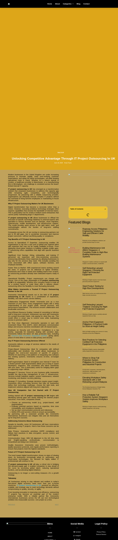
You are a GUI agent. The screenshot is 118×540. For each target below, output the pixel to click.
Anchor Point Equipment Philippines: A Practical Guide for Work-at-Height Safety (94, 324)
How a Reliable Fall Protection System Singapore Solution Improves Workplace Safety (95, 398)
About (57, 4)
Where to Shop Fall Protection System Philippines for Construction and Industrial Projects (94, 361)
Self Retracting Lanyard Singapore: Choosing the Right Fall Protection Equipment (93, 271)
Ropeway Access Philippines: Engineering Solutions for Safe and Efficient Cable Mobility (95, 232)
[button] (105, 209)
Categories (67, 4)
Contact (86, 4)
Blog (78, 4)
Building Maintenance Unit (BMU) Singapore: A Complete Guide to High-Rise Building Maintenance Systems (95, 252)
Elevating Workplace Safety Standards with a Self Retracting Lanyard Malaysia (94, 379)
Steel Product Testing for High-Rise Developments (93, 287)
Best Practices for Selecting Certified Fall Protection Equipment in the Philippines (94, 342)
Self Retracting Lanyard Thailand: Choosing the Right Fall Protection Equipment (94, 306)
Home (49, 4)
